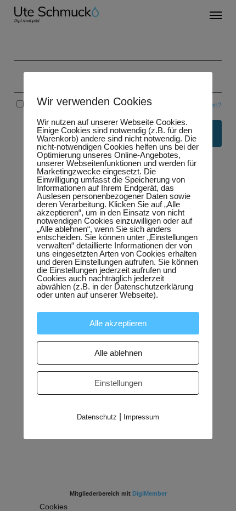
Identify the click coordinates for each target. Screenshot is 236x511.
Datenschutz (97, 417)
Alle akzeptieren (118, 323)
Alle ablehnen (118, 352)
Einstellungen (118, 383)
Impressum (141, 417)
